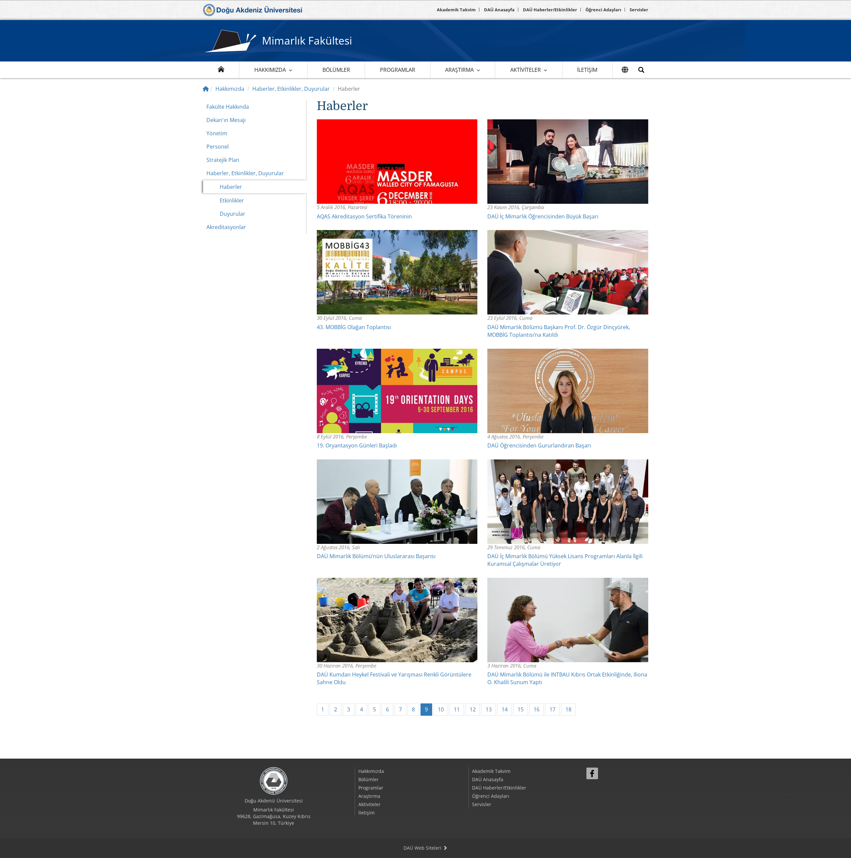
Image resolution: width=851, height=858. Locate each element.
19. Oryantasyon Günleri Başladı (357, 445)
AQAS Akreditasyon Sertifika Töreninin (364, 216)
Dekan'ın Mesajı (226, 120)
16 (537, 709)
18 (568, 709)
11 (457, 709)
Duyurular (232, 213)
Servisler (639, 10)
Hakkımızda (270, 69)
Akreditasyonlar (226, 227)
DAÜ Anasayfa (499, 10)
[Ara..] (641, 69)
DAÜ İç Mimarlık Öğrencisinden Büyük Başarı (542, 216)
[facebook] (592, 773)
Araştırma (459, 69)
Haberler (231, 186)
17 (552, 709)
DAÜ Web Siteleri (423, 848)
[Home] (206, 88)
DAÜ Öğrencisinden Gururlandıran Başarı (539, 445)
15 (521, 709)
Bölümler (336, 69)
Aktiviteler (525, 69)
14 (505, 709)
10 (441, 709)
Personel (217, 146)
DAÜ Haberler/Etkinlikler (550, 10)
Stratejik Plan (222, 160)
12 (473, 709)
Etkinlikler (232, 200)
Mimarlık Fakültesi (307, 40)
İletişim (587, 69)
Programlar (397, 69)
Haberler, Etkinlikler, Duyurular (291, 88)
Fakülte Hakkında (227, 106)
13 (489, 709)
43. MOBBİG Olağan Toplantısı (354, 327)
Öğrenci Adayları (603, 10)
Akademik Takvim (456, 10)
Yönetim (216, 133)
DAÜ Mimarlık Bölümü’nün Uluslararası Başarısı (376, 556)
